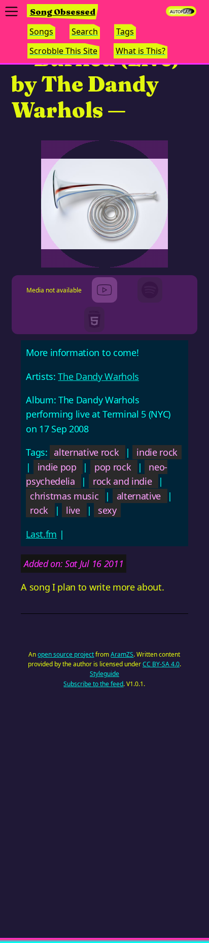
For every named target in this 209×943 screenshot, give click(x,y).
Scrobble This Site (63, 50)
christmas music (64, 496)
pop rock (112, 467)
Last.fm (41, 534)
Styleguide (104, 673)
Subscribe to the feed (93, 684)
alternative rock (86, 452)
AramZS (122, 654)
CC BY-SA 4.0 (161, 664)
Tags (125, 31)
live (73, 510)
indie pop (57, 467)
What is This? (140, 50)
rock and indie (122, 481)
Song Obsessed (62, 12)
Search (85, 31)
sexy (107, 510)
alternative (139, 496)
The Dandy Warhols (98, 376)
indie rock (157, 452)
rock (39, 510)
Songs (41, 31)
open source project (66, 654)
